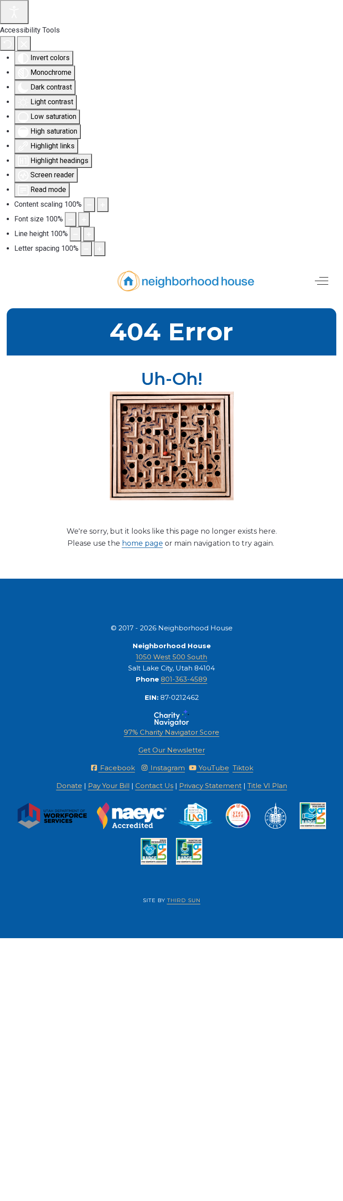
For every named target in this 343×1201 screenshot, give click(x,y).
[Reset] (7, 43)
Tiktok (243, 768)
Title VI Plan (267, 785)
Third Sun (184, 900)
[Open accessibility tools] (14, 12)
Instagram (167, 768)
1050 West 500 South (171, 657)
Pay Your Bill (109, 785)
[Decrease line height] (75, 234)
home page (142, 543)
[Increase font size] (84, 219)
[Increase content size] (103, 204)
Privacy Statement (210, 785)
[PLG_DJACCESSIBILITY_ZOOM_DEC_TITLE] (89, 204)
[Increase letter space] (99, 248)
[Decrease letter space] (86, 248)
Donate (69, 785)
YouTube (213, 768)
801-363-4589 (184, 679)
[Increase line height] (89, 234)
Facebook (116, 768)
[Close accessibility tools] (24, 43)
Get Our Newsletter (171, 750)
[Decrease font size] (70, 219)
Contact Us (154, 785)
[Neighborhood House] (186, 281)
